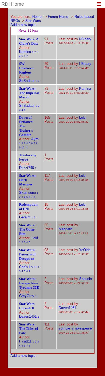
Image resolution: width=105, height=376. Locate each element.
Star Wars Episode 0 (26, 306)
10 (23, 147)
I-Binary (85, 39)
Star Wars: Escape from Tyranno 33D (29, 283)
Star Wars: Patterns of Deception (27, 254)
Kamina (25, 52)
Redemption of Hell (28, 206)
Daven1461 (28, 316)
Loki (82, 117)
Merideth (65, 229)
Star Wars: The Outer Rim (27, 229)
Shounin (85, 279)
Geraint (24, 217)
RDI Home (12, 4)
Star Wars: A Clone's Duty (28, 41)
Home (36, 17)
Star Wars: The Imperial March (29, 92)
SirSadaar (26, 81)
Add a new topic (23, 25)
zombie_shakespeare (75, 328)
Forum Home (58, 17)
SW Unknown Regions (26, 68)
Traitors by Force (27, 157)
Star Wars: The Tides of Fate (28, 328)
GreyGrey (26, 296)
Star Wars (33, 21)
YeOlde (84, 250)
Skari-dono (27, 193)
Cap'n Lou (26, 267)
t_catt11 (25, 341)
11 (26, 147)
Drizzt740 (26, 168)
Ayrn (34, 139)
